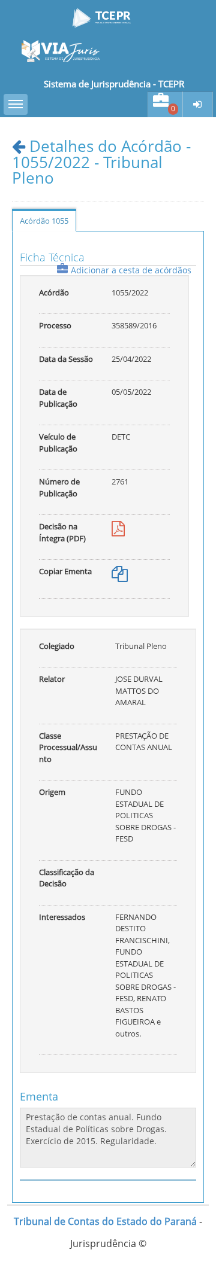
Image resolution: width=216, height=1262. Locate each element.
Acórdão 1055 (44, 220)
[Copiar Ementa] (120, 576)
